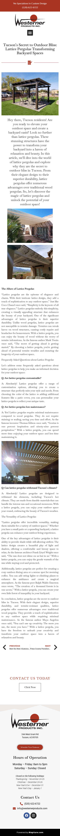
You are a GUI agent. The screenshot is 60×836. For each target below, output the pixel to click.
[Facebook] (27, 815)
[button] (30, 33)
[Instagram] (33, 815)
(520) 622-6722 (30, 8)
